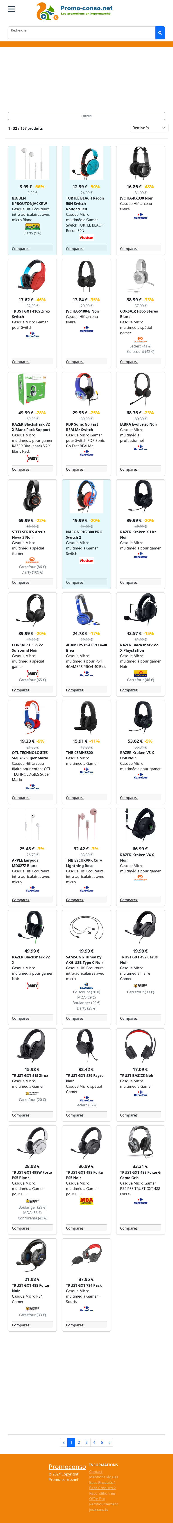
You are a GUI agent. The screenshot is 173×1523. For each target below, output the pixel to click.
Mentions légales (103, 1477)
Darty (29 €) (86, 1008)
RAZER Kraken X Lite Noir (138, 534)
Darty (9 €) (32, 233)
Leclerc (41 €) (141, 346)
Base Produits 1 (102, 1482)
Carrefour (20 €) (32, 1099)
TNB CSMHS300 (79, 752)
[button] (11, 9)
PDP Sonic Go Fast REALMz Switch (82, 427)
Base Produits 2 (102, 1487)
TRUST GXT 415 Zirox (30, 1075)
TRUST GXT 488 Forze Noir (30, 1288)
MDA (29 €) (86, 997)
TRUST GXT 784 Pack (84, 1285)
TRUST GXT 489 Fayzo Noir (85, 1078)
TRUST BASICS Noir (137, 1075)
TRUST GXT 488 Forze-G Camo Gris (140, 1175)
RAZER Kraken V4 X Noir (137, 857)
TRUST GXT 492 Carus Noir (139, 960)
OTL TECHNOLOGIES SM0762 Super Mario (30, 755)
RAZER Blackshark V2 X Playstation (139, 647)
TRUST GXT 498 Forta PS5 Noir (84, 1175)
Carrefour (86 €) (32, 566)
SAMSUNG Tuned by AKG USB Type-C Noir (84, 960)
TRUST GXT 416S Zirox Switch (31, 314)
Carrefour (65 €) (32, 679)
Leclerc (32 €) (86, 1105)
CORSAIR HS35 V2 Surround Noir (27, 647)
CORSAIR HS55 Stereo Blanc (139, 314)
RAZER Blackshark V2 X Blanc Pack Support (31, 427)
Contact (95, 1471)
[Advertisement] (86, 80)
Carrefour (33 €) (140, 992)
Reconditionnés (102, 1493)
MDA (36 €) (32, 1212)
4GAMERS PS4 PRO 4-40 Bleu (86, 647)
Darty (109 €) (32, 572)
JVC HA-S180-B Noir (82, 311)
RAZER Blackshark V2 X (31, 960)
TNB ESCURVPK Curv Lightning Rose (84, 863)
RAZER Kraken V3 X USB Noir (137, 755)
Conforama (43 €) (32, 1218)
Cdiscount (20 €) (86, 992)
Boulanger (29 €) (86, 1002)
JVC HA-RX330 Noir (136, 198)
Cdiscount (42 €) (140, 351)
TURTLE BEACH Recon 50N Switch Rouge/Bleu (85, 203)
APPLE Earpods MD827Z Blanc (25, 863)
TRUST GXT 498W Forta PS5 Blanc (32, 1175)
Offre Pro (97, 1498)
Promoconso (67, 1466)
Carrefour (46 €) (140, 679)
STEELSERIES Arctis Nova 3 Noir (28, 534)
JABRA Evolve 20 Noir (138, 424)
